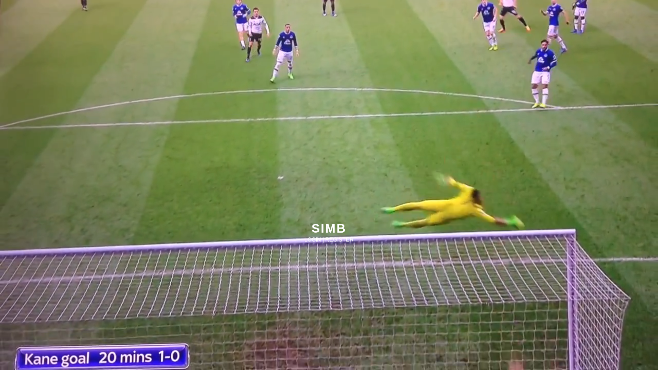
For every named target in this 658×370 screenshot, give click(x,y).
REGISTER (339, 240)
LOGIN (312, 240)
